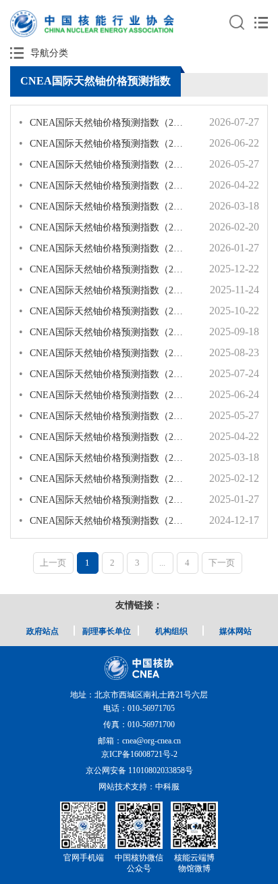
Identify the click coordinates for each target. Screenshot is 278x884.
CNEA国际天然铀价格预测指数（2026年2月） (103, 226)
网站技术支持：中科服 (139, 786)
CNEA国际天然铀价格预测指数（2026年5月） (103, 164)
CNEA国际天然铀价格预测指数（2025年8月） (103, 352)
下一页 (221, 563)
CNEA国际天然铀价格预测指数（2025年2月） (103, 478)
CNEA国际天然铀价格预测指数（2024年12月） (103, 520)
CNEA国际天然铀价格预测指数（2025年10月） (103, 310)
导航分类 (49, 53)
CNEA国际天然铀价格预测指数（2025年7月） (103, 373)
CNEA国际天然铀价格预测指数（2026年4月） (103, 185)
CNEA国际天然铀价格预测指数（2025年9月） (103, 331)
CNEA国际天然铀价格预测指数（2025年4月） (103, 436)
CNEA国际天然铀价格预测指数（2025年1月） (103, 499)
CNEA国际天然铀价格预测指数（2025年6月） (103, 394)
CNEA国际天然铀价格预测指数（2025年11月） (103, 289)
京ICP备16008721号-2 (139, 754)
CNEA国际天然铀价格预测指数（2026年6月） (103, 143)
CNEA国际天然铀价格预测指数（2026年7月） (103, 122)
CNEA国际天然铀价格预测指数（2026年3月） (103, 206)
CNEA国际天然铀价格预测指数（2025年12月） (103, 268)
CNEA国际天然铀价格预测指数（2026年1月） (103, 247)
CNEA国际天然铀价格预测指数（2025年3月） (103, 457)
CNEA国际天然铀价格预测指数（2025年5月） (103, 415)
